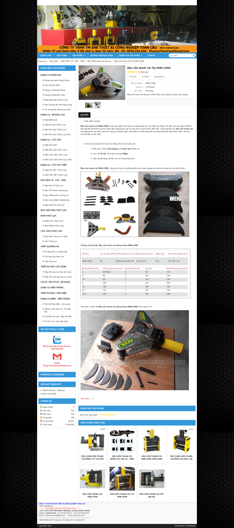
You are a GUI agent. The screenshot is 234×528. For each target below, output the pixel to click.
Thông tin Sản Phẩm (129, 55)
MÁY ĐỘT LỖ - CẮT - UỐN (53, 180)
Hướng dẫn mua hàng (101, 55)
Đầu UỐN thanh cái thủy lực (57, 195)
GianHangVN (190, 526)
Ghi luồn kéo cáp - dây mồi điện (58, 316)
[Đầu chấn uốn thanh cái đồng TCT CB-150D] (92, 441)
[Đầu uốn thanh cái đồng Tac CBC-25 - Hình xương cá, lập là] (122, 441)
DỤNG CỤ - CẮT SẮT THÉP (54, 165)
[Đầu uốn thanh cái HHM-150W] (92, 478)
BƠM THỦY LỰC (49, 216)
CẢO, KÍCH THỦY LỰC (51, 231)
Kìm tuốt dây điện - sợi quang (57, 304)
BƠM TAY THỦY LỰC (54, 221)
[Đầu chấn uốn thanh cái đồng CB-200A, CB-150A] (181, 441)
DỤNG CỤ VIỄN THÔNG (52, 287)
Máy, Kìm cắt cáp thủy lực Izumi (58, 277)
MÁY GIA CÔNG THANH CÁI (57, 200)
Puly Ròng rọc (51, 261)
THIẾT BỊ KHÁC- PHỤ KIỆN (53, 293)
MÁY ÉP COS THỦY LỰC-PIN (57, 134)
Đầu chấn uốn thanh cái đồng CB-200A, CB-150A (181, 459)
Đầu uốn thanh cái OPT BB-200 (152, 495)
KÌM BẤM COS (51, 120)
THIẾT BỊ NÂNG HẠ (50, 246)
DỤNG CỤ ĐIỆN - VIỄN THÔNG (55, 299)
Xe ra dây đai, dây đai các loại (57, 109)
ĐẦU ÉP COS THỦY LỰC (55, 130)
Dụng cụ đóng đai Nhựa (55, 90)
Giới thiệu (62, 55)
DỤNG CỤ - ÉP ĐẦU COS (53, 115)
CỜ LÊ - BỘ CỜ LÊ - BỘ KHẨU (55, 282)
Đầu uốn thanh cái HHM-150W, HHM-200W (151, 457)
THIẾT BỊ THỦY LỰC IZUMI (53, 266)
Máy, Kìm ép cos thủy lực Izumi (58, 272)
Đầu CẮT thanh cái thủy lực (56, 190)
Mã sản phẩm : (137, 83)
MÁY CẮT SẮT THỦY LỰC (56, 175)
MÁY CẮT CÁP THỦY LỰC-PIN (58, 160)
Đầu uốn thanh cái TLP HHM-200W (122, 495)
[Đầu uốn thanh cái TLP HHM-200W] (122, 478)
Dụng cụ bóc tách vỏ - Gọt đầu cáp (57, 310)
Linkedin (160, 77)
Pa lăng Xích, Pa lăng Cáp (56, 252)
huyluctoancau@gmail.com (55, 515)
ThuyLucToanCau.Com (76, 515)
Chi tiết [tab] (84, 115)
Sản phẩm (77, 55)
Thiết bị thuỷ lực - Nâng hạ (53, 390)
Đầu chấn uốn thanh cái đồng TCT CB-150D (92, 457)
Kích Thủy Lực (51, 241)
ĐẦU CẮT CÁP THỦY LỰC (56, 155)
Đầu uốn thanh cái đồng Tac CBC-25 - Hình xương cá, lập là (122, 459)
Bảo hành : (139, 91)
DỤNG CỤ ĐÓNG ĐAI (51, 75)
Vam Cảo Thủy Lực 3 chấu (56, 236)
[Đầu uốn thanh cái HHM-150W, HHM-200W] (152, 441)
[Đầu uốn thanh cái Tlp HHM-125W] (102, 82)
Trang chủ (45, 55)
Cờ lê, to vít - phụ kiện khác (56, 321)
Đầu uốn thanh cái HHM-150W (92, 495)
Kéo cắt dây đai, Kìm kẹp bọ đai (58, 105)
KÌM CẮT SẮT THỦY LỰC (56, 170)
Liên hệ (151, 55)
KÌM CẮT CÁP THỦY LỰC (56, 150)
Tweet (147, 77)
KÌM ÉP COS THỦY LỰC (55, 125)
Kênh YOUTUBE (49, 394)
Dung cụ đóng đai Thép (55, 95)
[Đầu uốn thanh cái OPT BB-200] (152, 478)
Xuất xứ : (140, 87)
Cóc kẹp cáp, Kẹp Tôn (54, 256)
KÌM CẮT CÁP (51, 145)
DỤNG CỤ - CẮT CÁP (51, 140)
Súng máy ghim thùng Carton (57, 80)
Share (133, 77)
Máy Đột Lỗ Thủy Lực (54, 185)
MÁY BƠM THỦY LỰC (54, 226)
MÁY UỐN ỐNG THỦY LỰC (54, 210)
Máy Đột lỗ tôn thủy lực (54, 205)
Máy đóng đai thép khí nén (56, 100)
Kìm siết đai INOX (52, 85)
